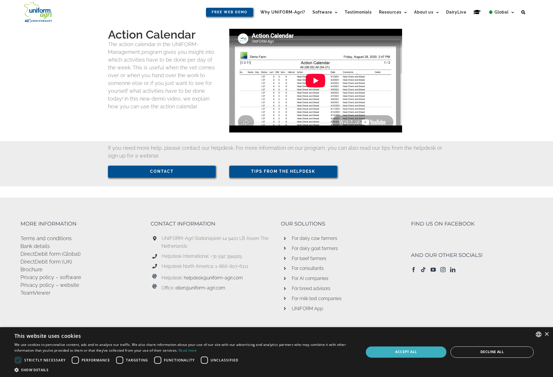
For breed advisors (311, 288)
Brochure (31, 269)
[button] (523, 12)
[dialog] (276, 352)
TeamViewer (35, 293)
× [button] (546, 334)
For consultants (308, 268)
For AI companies (310, 278)
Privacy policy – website (49, 285)
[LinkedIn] (452, 269)
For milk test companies (317, 298)
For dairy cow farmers (314, 238)
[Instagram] (443, 269)
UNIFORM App (307, 308)
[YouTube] (433, 269)
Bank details (35, 246)
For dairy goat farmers (315, 248)
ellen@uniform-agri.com (200, 288)
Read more (188, 350)
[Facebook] (413, 269)
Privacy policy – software (50, 277)
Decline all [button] (492, 351)
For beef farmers (309, 258)
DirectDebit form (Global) (50, 254)
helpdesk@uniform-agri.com (213, 278)
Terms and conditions (46, 238)
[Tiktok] (423, 269)
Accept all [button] (406, 351)
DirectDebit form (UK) (46, 262)
